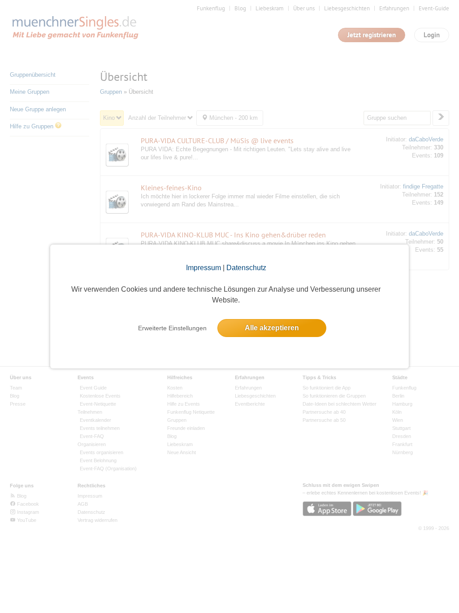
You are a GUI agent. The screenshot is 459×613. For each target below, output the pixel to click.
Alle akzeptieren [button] (272, 328)
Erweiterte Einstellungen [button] (172, 328)
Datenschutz (246, 267)
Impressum (203, 267)
